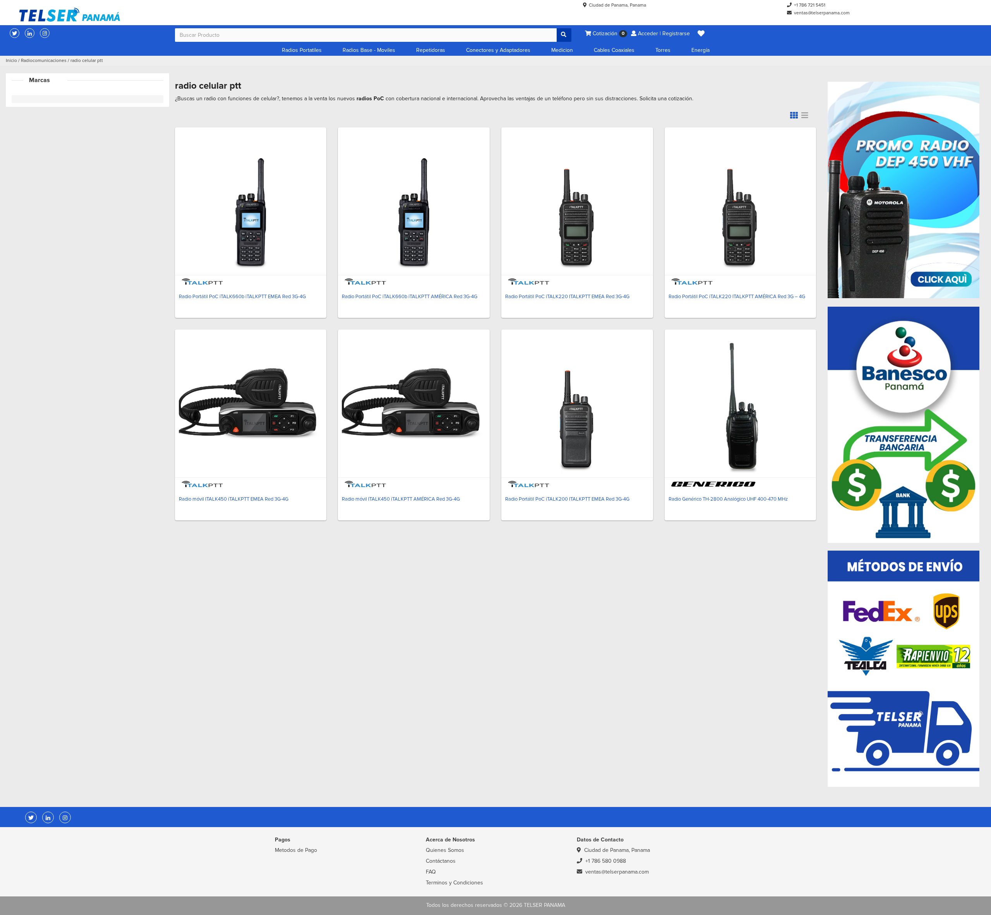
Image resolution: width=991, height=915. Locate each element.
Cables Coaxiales (614, 50)
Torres (662, 50)
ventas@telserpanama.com (822, 13)
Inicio (11, 61)
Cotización (607, 33)
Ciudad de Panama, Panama (617, 5)
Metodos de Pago (296, 850)
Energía (700, 50)
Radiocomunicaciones (44, 61)
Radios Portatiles (302, 50)
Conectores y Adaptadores (498, 50)
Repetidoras (430, 50)
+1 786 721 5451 (809, 5)
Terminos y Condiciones (454, 882)
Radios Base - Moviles (369, 50)
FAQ (431, 872)
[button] (701, 33)
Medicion (562, 50)
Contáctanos (441, 861)
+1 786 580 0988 (605, 861)
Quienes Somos (445, 850)
